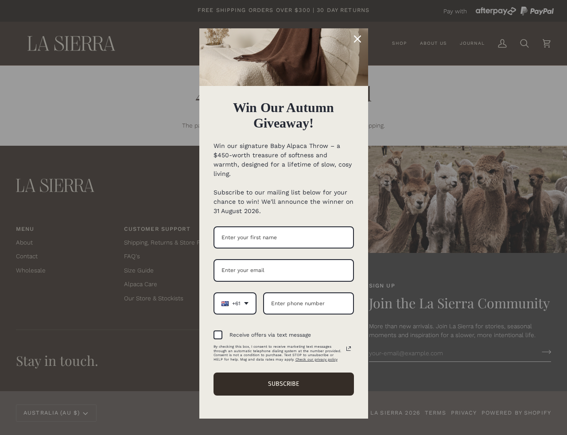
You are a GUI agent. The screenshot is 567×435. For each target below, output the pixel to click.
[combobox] (235, 303)
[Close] (357, 39)
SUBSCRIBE (283, 384)
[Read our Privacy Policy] (348, 348)
